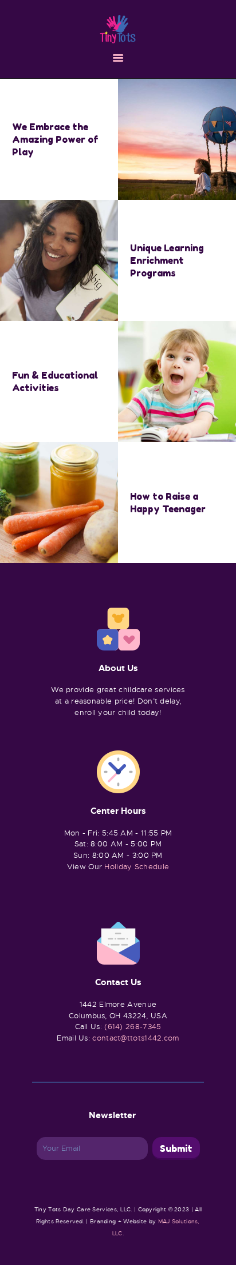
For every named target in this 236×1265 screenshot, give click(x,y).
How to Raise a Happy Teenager (168, 503)
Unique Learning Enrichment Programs (167, 260)
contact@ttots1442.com (135, 1038)
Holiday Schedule (136, 867)
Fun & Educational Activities (55, 381)
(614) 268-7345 (132, 1026)
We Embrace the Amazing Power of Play (55, 139)
